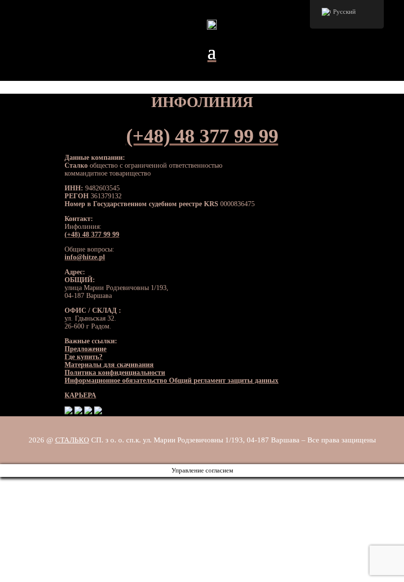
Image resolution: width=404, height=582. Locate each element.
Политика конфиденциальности (115, 372)
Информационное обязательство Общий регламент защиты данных (171, 380)
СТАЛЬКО (72, 440)
